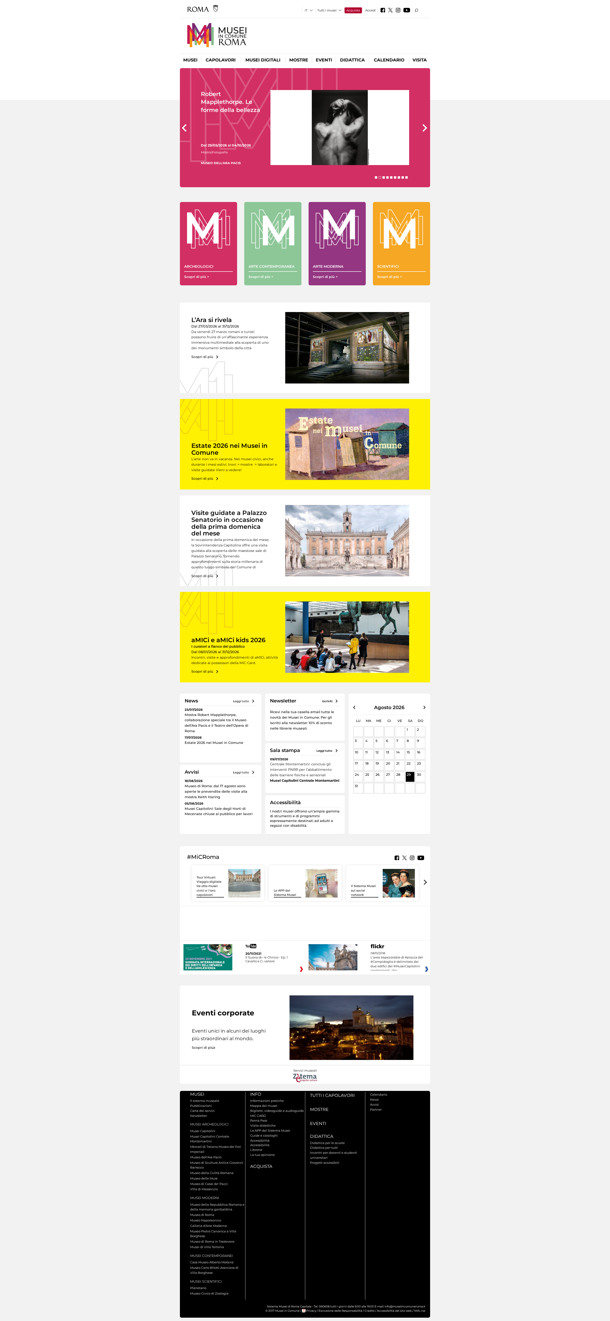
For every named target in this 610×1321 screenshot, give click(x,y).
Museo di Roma (202, 1215)
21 (397, 763)
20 (388, 763)
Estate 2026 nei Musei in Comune (229, 449)
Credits (370, 1310)
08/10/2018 (397, 962)
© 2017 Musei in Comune (282, 1310)
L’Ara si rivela (211, 319)
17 (356, 763)
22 (409, 763)
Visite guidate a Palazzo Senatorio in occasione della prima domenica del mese (229, 523)
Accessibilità (259, 1140)
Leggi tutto (241, 701)
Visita (419, 60)
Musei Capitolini (202, 1131)
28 (398, 774)
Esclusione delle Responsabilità (340, 1310)
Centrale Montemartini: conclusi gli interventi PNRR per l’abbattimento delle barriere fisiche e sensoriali (301, 769)
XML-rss (419, 1310)
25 (367, 774)
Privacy (311, 1310)
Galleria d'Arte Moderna (208, 1226)
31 (356, 786)
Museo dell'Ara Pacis (205, 1157)
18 (367, 763)
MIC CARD (258, 1116)
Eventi (324, 60)
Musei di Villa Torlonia (207, 1247)
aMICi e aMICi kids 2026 (228, 640)
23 (419, 763)
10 (356, 752)
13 (387, 752)
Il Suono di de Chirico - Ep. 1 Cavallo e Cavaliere (266, 959)
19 (377, 763)
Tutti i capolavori (332, 1095)
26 (378, 774)
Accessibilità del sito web (394, 1310)
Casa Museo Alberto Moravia (212, 1262)
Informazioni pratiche (267, 1101)
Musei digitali (262, 60)
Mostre (298, 60)
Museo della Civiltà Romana (212, 1173)
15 (408, 752)
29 (409, 774)
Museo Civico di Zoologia (209, 1293)
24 (357, 774)
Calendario (389, 60)
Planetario (198, 1288)
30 (419, 774)
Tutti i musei (327, 10)
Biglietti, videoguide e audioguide (277, 1111)
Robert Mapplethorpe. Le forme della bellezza (230, 102)
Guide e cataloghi (264, 1135)
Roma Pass (258, 1120)
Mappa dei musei (263, 1106)
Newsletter (198, 1116)
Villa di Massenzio (204, 1189)
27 (388, 774)
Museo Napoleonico (205, 1220)
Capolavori (221, 60)
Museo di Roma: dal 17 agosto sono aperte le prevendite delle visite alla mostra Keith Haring (216, 791)
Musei (190, 60)
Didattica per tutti (324, 1148)
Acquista (353, 10)
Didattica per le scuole (327, 1143)
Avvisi (374, 1104)
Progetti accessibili (324, 1163)
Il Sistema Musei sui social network (363, 890)
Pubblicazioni (201, 1106)
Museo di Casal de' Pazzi (209, 1184)
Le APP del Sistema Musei (270, 1130)
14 (398, 752)
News (374, 1099)
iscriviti (327, 701)
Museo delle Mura (204, 1178)
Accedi (370, 10)
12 (377, 752)
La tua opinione (262, 1155)
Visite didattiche (263, 1125)
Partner (376, 1109)
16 (418, 752)
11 (366, 752)
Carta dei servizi (202, 1111)
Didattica (352, 60)
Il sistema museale (204, 1101)
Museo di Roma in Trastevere (212, 1241)
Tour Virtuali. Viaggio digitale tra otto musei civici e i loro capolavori (209, 886)
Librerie (256, 1150)
